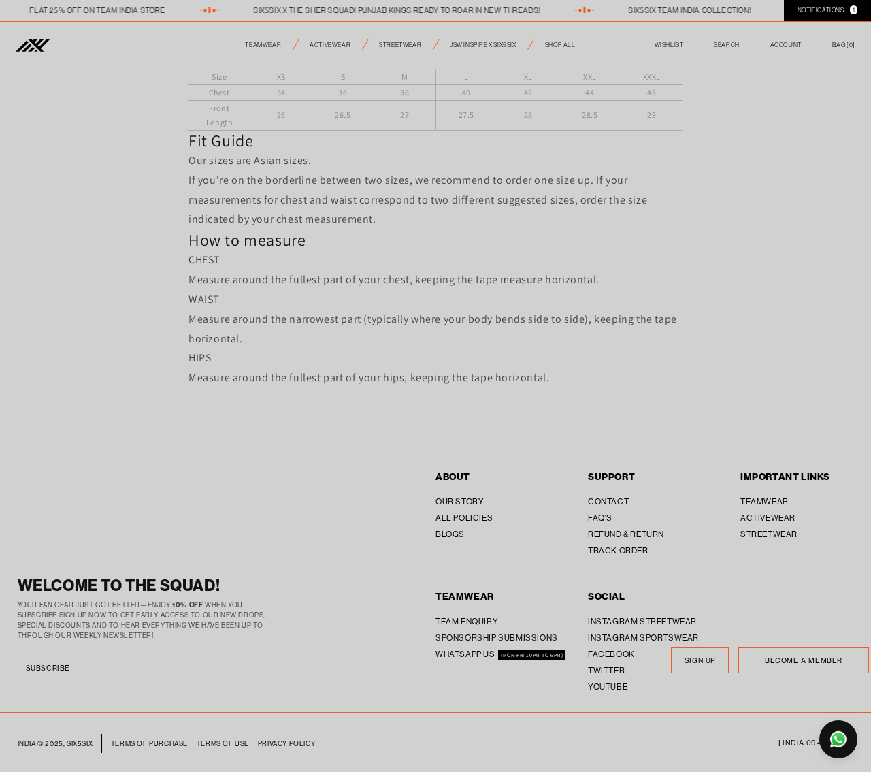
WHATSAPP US (466, 654)
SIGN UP (700, 660)
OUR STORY (460, 501)
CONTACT (608, 501)
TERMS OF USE (223, 743)
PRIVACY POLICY (286, 743)
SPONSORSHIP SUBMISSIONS (497, 637)
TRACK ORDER (618, 550)
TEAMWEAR (263, 44)
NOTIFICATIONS (826, 9)
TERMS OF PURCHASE (149, 743)
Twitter (606, 670)
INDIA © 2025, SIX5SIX (55, 743)
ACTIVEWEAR (330, 44)
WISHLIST (669, 44)
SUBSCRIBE (48, 668)
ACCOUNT (786, 44)
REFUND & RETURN (626, 534)
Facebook (611, 654)
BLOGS (450, 534)
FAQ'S (600, 518)
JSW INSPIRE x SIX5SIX (483, 44)
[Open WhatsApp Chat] (838, 739)
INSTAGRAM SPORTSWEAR (643, 637)
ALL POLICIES (464, 518)
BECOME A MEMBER (803, 660)
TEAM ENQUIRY (467, 621)
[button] (843, 45)
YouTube (607, 686)
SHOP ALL (560, 44)
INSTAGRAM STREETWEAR (642, 621)
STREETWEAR (400, 44)
